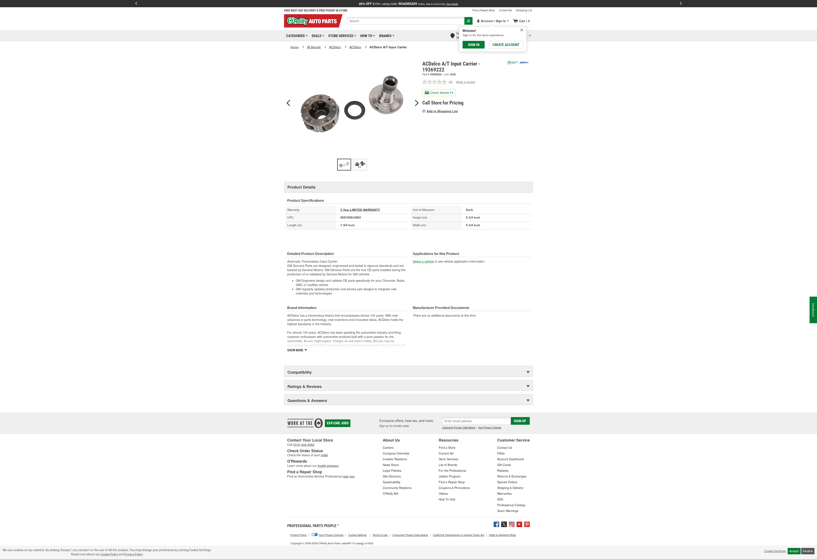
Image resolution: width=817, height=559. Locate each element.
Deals (316, 36)
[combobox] (405, 21)
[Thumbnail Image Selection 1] (344, 164)
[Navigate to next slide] (681, 3)
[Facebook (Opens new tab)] (496, 524)
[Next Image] (417, 103)
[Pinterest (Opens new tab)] (527, 524)
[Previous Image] (288, 103)
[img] (521, 30)
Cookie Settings (775, 551)
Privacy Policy (133, 554)
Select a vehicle (423, 261)
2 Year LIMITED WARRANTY (360, 210)
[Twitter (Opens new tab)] (504, 524)
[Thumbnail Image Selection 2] (360, 164)
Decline (808, 551)
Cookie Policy (109, 554)
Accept (794, 551)
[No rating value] (435, 82)
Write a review (465, 82)
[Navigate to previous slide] (136, 3)
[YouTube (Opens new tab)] (519, 524)
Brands (384, 36)
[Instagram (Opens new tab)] (511, 524)
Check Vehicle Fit (441, 92)
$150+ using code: (408, 3)
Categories (294, 36)
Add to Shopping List (442, 111)
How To (365, 36)
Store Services (340, 36)
